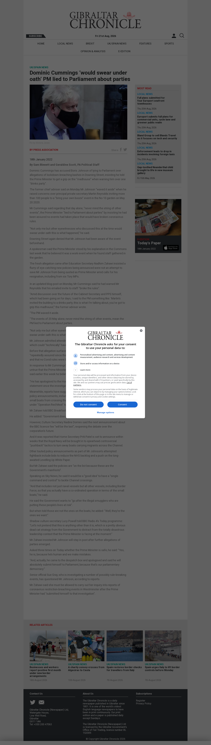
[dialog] (105, 372)
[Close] (141, 330)
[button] (105, 370)
